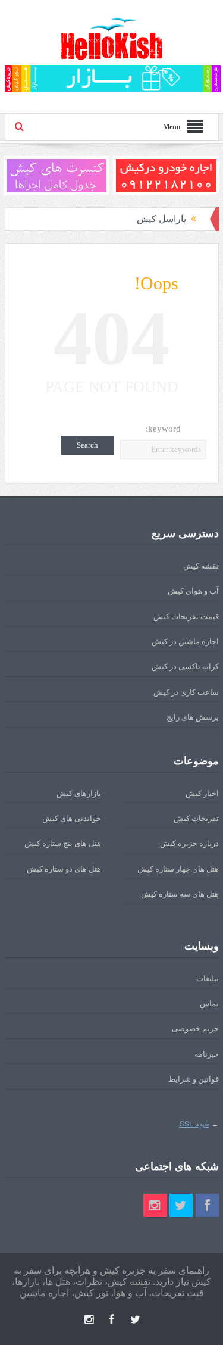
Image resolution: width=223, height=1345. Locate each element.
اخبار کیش (202, 793)
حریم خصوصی (195, 1028)
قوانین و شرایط (193, 1079)
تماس (209, 1003)
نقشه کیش (201, 565)
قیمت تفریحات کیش (186, 616)
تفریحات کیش (196, 818)
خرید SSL (194, 1124)
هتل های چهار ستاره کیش (178, 869)
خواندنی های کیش (71, 818)
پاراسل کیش (161, 219)
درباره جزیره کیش (189, 843)
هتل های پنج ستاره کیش (62, 843)
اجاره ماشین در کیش (185, 641)
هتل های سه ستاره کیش (180, 894)
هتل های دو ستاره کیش (64, 869)
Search (87, 445)
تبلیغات (207, 978)
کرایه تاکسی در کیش (185, 666)
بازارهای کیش (78, 793)
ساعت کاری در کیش (186, 692)
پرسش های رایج (193, 717)
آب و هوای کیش (193, 590)
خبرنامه (206, 1054)
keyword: (163, 428)
